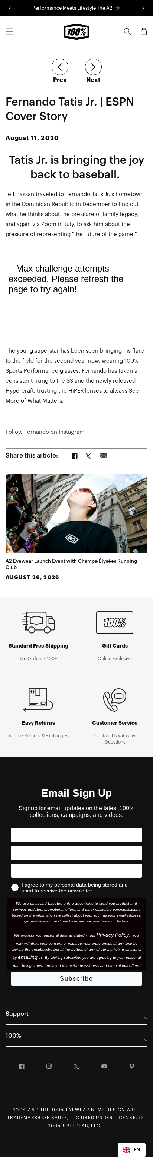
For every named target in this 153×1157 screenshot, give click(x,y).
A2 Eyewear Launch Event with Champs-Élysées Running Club (71, 564)
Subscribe (76, 978)
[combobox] (132, 1150)
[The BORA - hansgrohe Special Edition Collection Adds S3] (60, 67)
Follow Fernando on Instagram (45, 432)
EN (137, 1149)
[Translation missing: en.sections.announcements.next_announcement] (143, 8)
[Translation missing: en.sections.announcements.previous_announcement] (10, 8)
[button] (9, 31)
